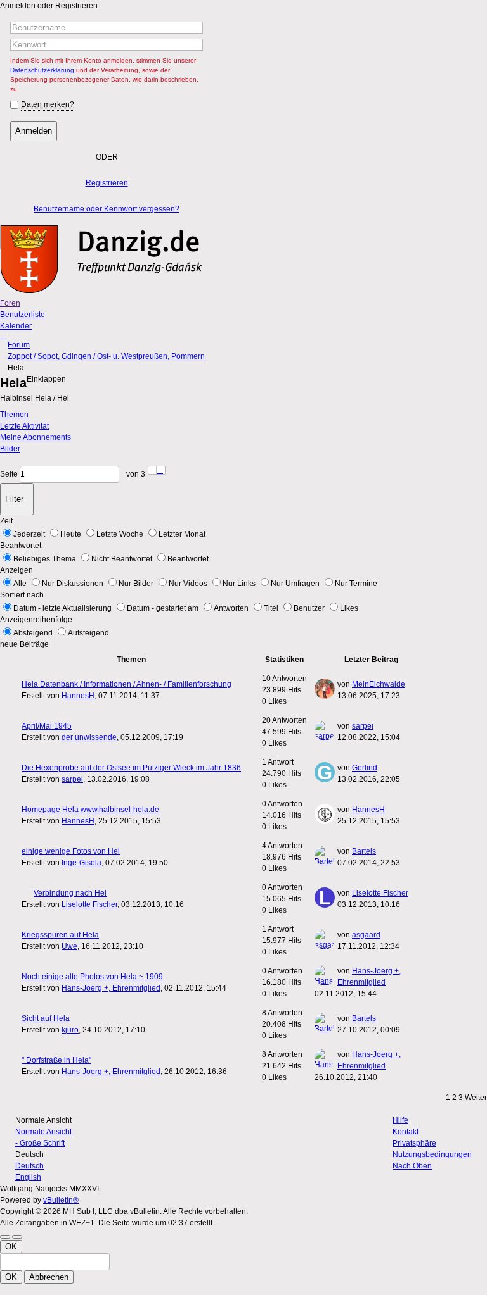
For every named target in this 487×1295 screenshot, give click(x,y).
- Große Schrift (40, 1143)
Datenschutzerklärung (42, 69)
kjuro (70, 1029)
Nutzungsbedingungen (432, 1154)
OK (11, 1246)
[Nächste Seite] (161, 470)
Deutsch (29, 1165)
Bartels (364, 851)
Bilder (10, 448)
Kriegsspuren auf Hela (60, 934)
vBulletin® (61, 1200)
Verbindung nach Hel (70, 893)
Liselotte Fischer (89, 904)
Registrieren (107, 182)
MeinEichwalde (378, 684)
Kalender (16, 326)
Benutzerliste (22, 314)
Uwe (69, 946)
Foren (10, 303)
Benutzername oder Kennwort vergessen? (106, 208)
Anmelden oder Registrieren (49, 5)
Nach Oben (412, 1165)
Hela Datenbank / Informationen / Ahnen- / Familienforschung (126, 684)
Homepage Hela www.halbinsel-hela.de (90, 809)
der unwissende (89, 737)
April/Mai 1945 (47, 726)
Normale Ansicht (43, 1131)
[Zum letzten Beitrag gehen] (405, 695)
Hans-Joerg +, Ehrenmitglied (111, 988)
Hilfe (400, 1120)
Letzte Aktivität (24, 426)
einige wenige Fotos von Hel (71, 851)
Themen (14, 414)
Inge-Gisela (81, 862)
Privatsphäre (414, 1143)
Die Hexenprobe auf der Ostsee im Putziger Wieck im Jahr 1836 (131, 767)
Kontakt (406, 1131)
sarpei (362, 726)
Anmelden (33, 130)
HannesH (78, 695)
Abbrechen (48, 1277)
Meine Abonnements (35, 437)
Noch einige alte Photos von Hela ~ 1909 (92, 976)
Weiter (476, 1097)
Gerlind (364, 767)
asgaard (366, 934)
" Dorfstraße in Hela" (56, 1060)
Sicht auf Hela (46, 1018)
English (28, 1177)
